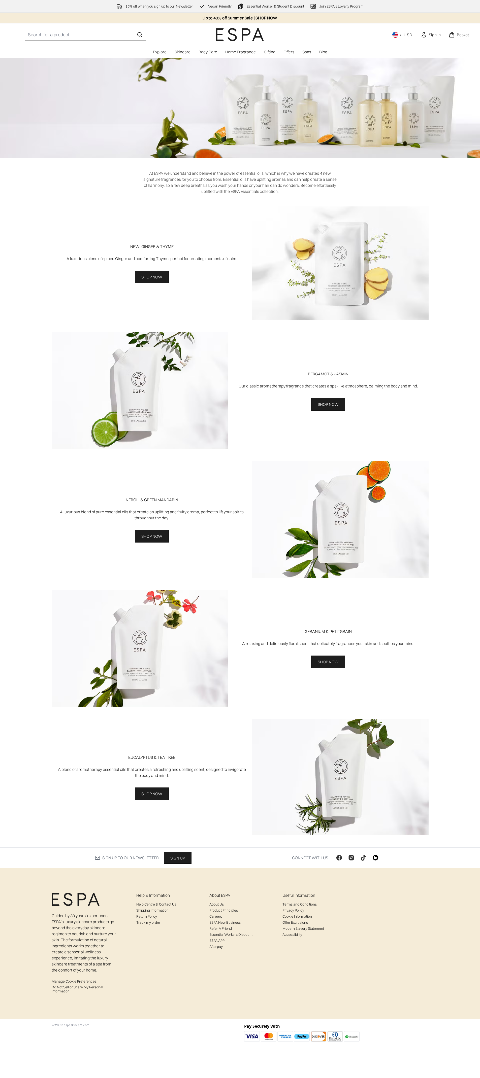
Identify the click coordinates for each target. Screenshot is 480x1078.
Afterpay (216, 946)
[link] (431, 35)
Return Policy (146, 916)
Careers (215, 916)
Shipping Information (152, 910)
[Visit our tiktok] (363, 858)
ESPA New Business (225, 922)
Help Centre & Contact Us (156, 904)
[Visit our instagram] (351, 858)
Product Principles (223, 910)
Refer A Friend (220, 928)
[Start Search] (140, 34)
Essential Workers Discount (230, 934)
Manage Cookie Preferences (74, 981)
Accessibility (292, 934)
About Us (216, 904)
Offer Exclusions (295, 922)
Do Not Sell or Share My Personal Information (77, 989)
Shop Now (151, 276)
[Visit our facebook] (339, 858)
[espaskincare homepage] (240, 34)
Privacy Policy (293, 910)
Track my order (148, 922)
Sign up (177, 857)
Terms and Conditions (299, 904)
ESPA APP (217, 940)
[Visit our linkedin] (375, 858)
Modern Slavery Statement (303, 928)
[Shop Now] (340, 263)
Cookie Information (297, 916)
